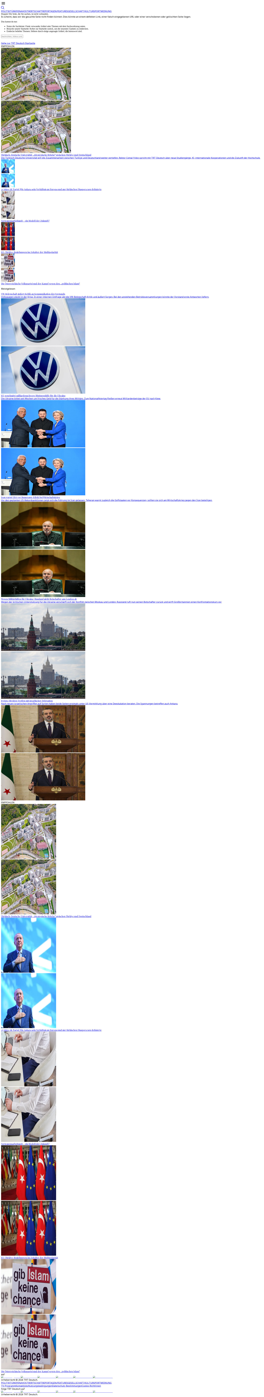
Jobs (26, 1385)
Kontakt (20, 1385)
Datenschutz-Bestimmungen (67, 1385)
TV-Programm (8, 1385)
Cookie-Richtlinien (91, 1385)
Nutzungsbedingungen (40, 1385)
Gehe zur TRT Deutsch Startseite (18, 43)
